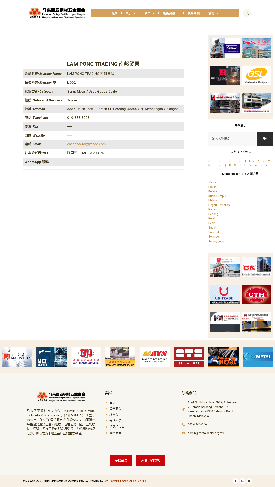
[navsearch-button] (247, 13)
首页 (114, 13)
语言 (211, 13)
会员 (147, 13)
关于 (129, 13)
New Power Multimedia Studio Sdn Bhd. (125, 481)
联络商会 (194, 13)
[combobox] (232, 139)
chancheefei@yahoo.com (86, 144)
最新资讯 (169, 13)
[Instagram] (242, 481)
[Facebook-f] (236, 481)
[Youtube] (249, 481)
